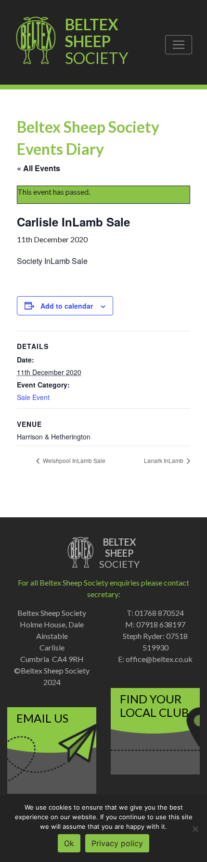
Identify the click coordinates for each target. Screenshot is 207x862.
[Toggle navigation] (178, 44)
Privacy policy (117, 843)
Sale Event (33, 397)
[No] (195, 829)
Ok (69, 843)
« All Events (38, 168)
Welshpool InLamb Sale (73, 460)
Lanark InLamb (164, 460)
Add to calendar (66, 306)
